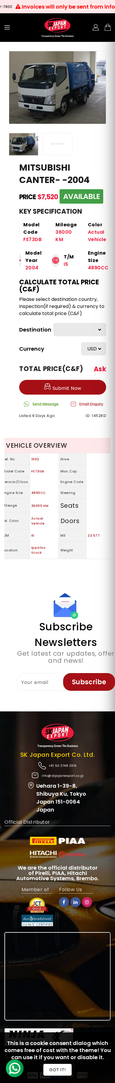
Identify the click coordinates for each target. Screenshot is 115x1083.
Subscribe (89, 682)
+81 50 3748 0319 (63, 766)
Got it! (57, 1070)
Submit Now (66, 388)
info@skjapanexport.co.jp (62, 776)
